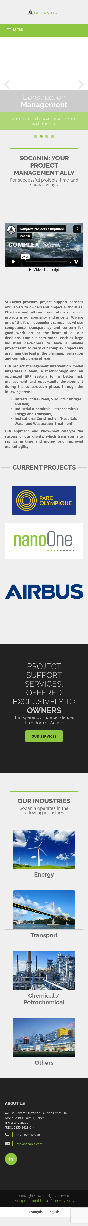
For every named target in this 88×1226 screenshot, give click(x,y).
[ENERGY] (44, 849)
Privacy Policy (64, 1200)
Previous (6, 84)
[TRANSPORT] (44, 909)
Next (81, 84)
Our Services (44, 736)
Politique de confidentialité (33, 1200)
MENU (19, 30)
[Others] (44, 1037)
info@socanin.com (29, 1144)
